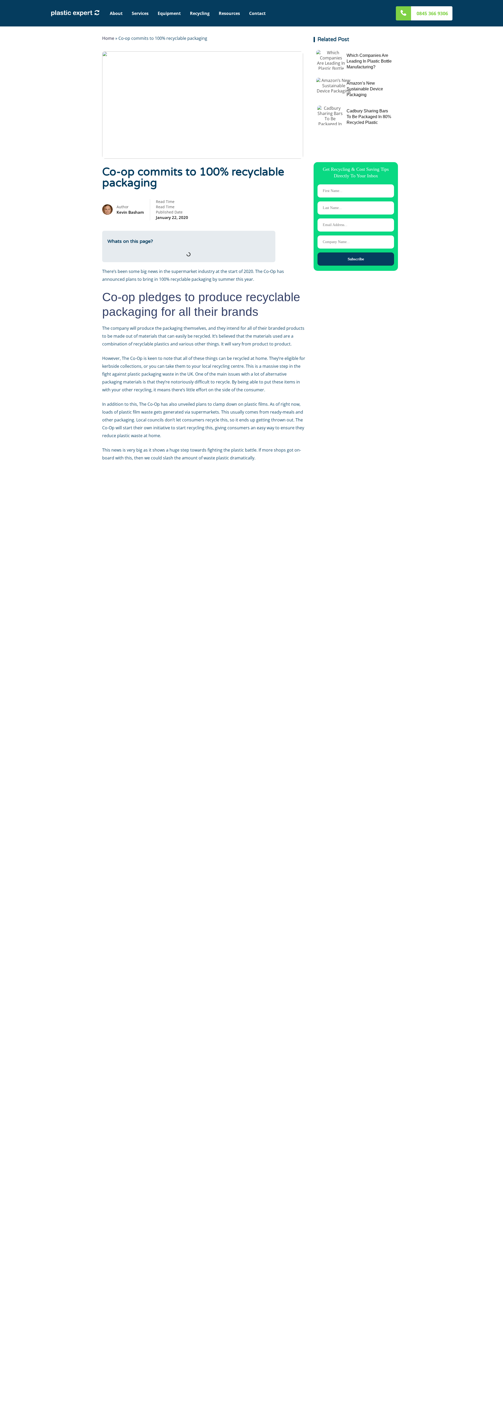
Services (140, 13)
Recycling (200, 13)
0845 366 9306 (432, 13)
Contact (257, 13)
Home (108, 38)
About (116, 13)
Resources (229, 13)
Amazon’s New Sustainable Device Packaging (365, 89)
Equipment (169, 13)
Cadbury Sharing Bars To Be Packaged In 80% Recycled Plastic (369, 117)
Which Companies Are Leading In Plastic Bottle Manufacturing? (369, 61)
